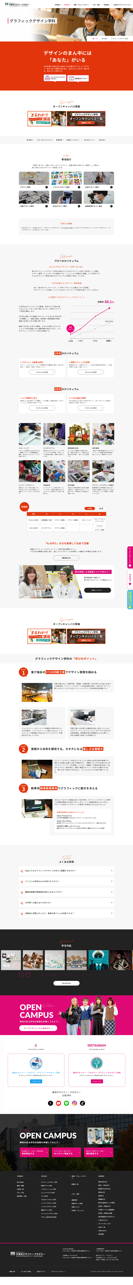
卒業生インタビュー (73, 140)
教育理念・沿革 (21, 1196)
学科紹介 (67, 5)
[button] (37, 974)
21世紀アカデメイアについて (122, 5)
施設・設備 (20, 1186)
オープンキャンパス (104, 1224)
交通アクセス (41, 1271)
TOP (96, 39)
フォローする (36, 1081)
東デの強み (20, 1182)
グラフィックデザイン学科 (49, 1182)
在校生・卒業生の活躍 (105, 1213)
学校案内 (57, 5)
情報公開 (12, 1271)
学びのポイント (89, 140)
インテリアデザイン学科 (48, 1203)
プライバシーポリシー (58, 1271)
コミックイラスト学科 (48, 1193)
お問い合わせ (102, 1231)
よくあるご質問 (26, 1271)
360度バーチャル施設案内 (106, 1210)
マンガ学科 (44, 1196)
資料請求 (101, 1234)
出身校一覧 (20, 1189)
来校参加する (33, 1152)
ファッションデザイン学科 (49, 1214)
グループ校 (20, 1193)
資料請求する (95, 1152)
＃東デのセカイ (103, 1220)
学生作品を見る (66, 983)
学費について (76, 1207)
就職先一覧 (75, 1184)
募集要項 (74, 1200)
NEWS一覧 (101, 1227)
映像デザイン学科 (46, 1186)
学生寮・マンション (78, 1210)
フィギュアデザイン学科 (48, 1207)
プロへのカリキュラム (44, 140)
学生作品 (102, 140)
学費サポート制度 (77, 1203)
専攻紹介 (30, 140)
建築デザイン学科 (46, 1210)
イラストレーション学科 (48, 1189)
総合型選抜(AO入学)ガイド (106, 1217)
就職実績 (59, 140)
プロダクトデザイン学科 (48, 1200)
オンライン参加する (63, 1152)
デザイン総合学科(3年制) (48, 1217)
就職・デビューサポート (81, 5)
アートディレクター (68, 228)
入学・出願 (96, 5)
